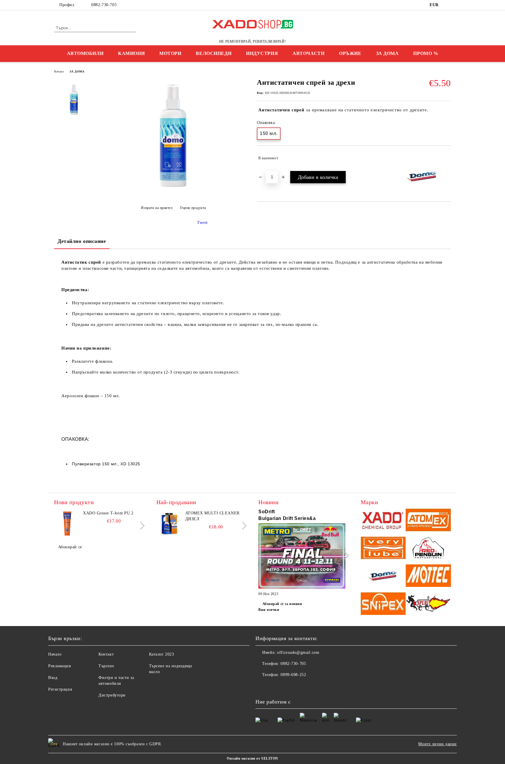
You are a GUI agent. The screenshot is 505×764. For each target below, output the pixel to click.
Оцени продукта (193, 208)
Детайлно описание (82, 241)
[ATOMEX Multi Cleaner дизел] (169, 523)
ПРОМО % (425, 53)
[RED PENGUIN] (428, 549)
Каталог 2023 (161, 654)
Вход (52, 677)
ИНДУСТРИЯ (262, 53)
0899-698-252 (293, 675)
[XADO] (383, 521)
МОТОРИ (170, 53)
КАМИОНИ (131, 53)
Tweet (202, 222)
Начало (59, 71)
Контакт (106, 654)
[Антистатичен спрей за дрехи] (173, 193)
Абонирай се (70, 547)
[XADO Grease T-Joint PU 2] (67, 523)
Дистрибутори (112, 695)
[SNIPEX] (383, 604)
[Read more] (301, 556)
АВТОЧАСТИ (308, 53)
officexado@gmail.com (298, 652)
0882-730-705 (104, 5)
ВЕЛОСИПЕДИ (213, 53)
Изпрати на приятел (157, 208)
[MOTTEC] (428, 576)
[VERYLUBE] (383, 549)
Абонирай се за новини (282, 604)
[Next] (141, 526)
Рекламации (59, 666)
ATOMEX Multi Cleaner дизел (212, 516)
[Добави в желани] (446, 158)
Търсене (106, 666)
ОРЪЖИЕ (350, 53)
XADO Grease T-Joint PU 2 (108, 513)
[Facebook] (448, 5)
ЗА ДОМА (387, 53)
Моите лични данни (437, 744)
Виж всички (268, 610)
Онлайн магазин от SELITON (252, 758)
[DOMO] (383, 576)
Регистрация (60, 689)
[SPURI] (428, 604)
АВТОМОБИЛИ (85, 53)
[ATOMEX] (428, 521)
